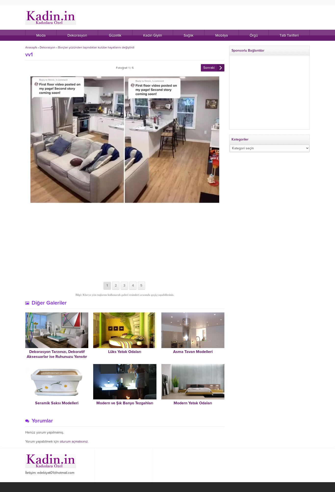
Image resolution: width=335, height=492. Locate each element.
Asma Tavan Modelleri (193, 351)
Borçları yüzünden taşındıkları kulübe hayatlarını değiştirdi (96, 47)
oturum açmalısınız (74, 441)
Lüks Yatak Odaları (124, 351)
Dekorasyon (47, 47)
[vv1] (124, 201)
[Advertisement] (124, 242)
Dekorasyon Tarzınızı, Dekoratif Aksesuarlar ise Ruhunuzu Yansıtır (57, 354)
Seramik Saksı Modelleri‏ (56, 403)
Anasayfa (31, 47)
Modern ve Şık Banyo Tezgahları (124, 403)
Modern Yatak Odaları (193, 403)
